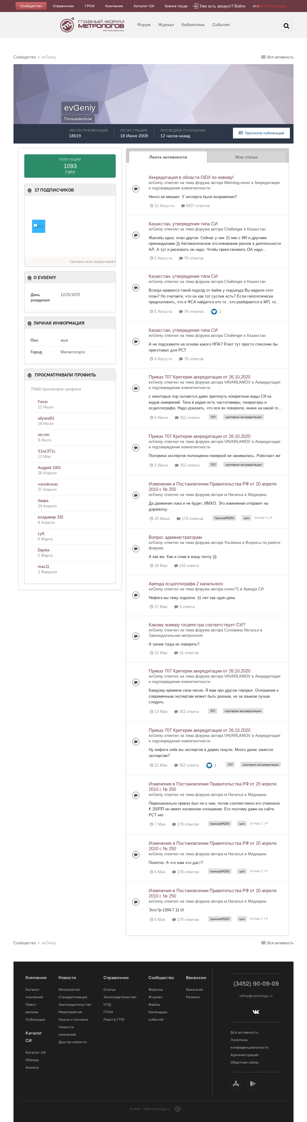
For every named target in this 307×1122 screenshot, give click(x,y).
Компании (114, 6)
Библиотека (193, 24)
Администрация (244, 1054)
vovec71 (231, 589)
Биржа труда (176, 6)
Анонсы (32, 1067)
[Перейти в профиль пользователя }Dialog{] (38, 226)
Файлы (154, 1004)
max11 (43, 566)
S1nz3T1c (46, 451)
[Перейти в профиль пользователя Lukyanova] (101, 226)
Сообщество (31, 6)
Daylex (44, 550)
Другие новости (72, 1042)
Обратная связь (244, 1062)
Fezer (43, 401)
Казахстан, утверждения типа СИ (183, 223)
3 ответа (186, 606)
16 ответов (188, 653)
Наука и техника (73, 1019)
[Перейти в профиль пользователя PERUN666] (38, 245)
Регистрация (275, 6)
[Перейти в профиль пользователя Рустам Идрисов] (80, 207)
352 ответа (189, 417)
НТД (107, 1004)
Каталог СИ (144, 6)
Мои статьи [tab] (246, 157)
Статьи (109, 989)
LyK (41, 533)
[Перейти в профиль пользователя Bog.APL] (101, 245)
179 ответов (191, 518)
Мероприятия (70, 1012)
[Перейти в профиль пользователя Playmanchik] (59, 245)
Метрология (69, 989)
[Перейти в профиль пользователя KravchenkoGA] (59, 226)
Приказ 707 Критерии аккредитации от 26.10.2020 (199, 376)
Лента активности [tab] (168, 157)
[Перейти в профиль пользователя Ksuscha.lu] (80, 245)
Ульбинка (232, 542)
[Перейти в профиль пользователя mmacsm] (101, 207)
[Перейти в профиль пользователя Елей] (59, 207)
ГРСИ (89, 6)
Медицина (257, 494)
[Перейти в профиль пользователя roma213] (38, 207)
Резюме (193, 997)
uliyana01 (46, 418)
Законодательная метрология (176, 635)
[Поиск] (286, 25)
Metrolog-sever (237, 182)
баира (43, 500)
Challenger (233, 229)
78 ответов (193, 258)
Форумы (155, 989)
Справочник (63, 6)
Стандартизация (72, 997)
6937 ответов (197, 205)
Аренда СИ (253, 589)
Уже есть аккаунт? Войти (222, 6)
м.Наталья (233, 494)
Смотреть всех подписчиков (92, 261)
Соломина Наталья (241, 630)
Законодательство (74, 1004)
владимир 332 (50, 517)
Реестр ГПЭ (113, 1019)
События (221, 24)
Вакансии (194, 989)
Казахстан (256, 229)
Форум (144, 24)
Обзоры (32, 1060)
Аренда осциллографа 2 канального (186, 583)
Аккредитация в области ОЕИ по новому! (191, 177)
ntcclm (43, 434)
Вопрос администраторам (175, 537)
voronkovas (48, 484)
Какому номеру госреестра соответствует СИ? (197, 624)
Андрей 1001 (49, 467)
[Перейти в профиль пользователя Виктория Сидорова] (80, 226)
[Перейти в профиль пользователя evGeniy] (138, 181)
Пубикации (35, 1019)
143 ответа (188, 565)
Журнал (166, 24)
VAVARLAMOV (237, 382)
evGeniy (156, 182)
